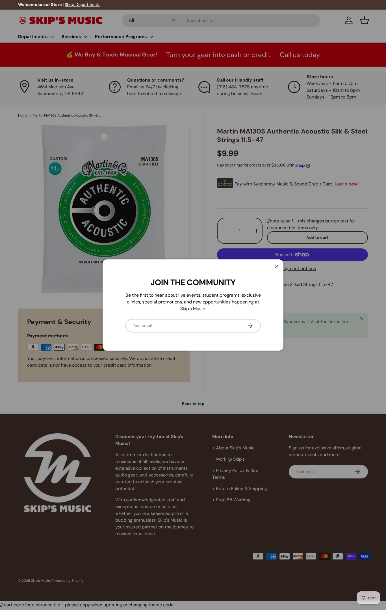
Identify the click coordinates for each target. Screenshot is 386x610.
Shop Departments (82, 4)
